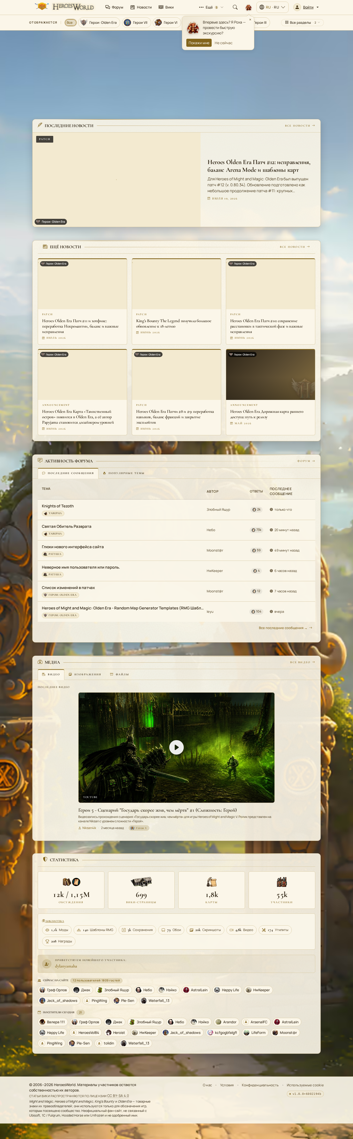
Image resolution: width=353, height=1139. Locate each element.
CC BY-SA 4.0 (118, 1096)
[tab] (68, 473)
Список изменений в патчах (68, 587)
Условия (227, 1085)
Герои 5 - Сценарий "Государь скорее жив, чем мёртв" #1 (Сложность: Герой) (157, 810)
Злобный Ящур (218, 509)
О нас (207, 1085)
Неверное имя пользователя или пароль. (81, 567)
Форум (303, 461)
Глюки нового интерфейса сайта (73, 546)
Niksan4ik (89, 828)
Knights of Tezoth (58, 505)
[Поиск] (235, 7)
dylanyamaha (66, 966)
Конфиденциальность (260, 1085)
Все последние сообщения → (283, 627)
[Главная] (63, 7)
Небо (211, 529)
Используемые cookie (305, 1085)
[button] (306, 7)
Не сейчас (224, 42)
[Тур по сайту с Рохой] (248, 7)
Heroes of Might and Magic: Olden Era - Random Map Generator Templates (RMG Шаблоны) (123, 607)
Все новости (297, 125)
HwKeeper (215, 570)
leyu (210, 611)
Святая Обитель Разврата (66, 526)
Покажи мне (199, 42)
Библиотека (54, 921)
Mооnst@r (215, 550)
